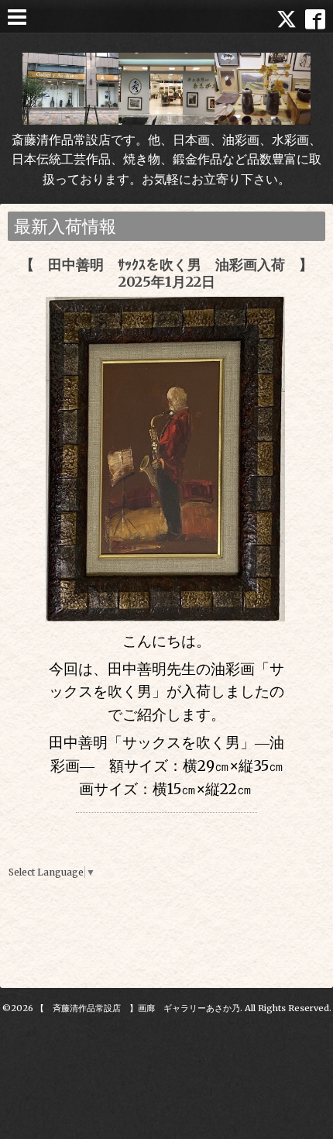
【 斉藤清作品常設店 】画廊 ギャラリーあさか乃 (138, 1008)
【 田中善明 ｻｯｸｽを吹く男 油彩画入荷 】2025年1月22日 (166, 273)
